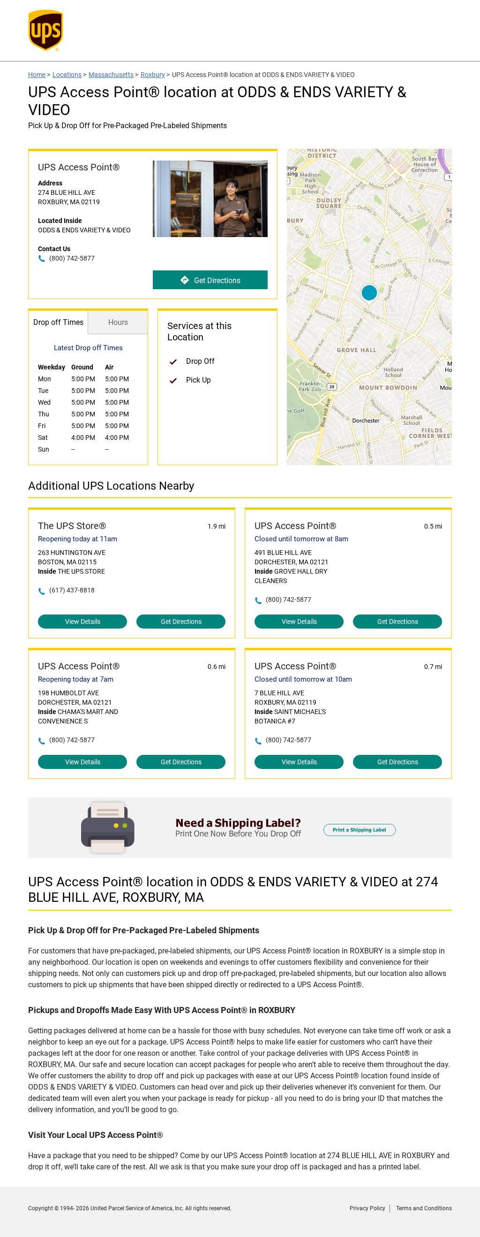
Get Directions (217, 280)
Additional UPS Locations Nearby (111, 485)
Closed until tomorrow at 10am (303, 679)
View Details (82, 621)
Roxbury (153, 74)
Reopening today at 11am (77, 539)
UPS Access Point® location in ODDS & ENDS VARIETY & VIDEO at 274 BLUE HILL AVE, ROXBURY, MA (233, 889)
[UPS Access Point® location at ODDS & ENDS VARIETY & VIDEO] (240, 855)
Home (36, 74)
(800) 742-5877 (72, 258)
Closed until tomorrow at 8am (301, 539)
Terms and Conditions (424, 1208)
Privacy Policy (367, 1208)
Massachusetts (111, 74)
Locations (67, 74)
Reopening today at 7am (75, 679)
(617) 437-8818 (72, 590)
